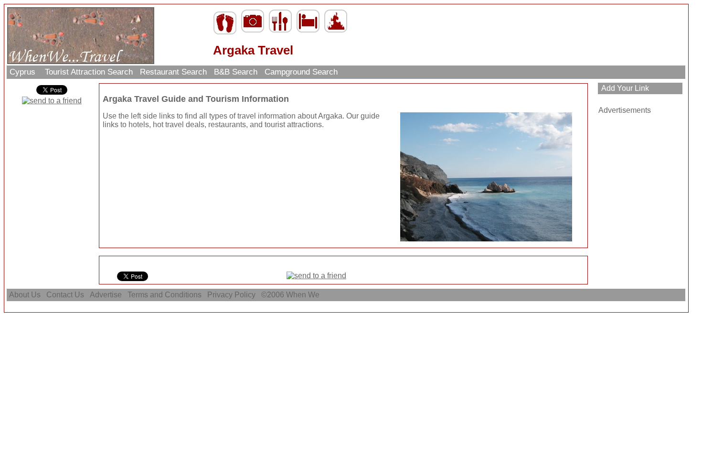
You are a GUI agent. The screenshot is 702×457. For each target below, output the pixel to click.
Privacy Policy (231, 295)
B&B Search (236, 71)
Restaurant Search (173, 71)
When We (303, 295)
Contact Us (65, 295)
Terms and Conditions (164, 295)
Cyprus (23, 71)
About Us (25, 295)
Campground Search (301, 71)
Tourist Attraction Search (89, 71)
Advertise (106, 295)
